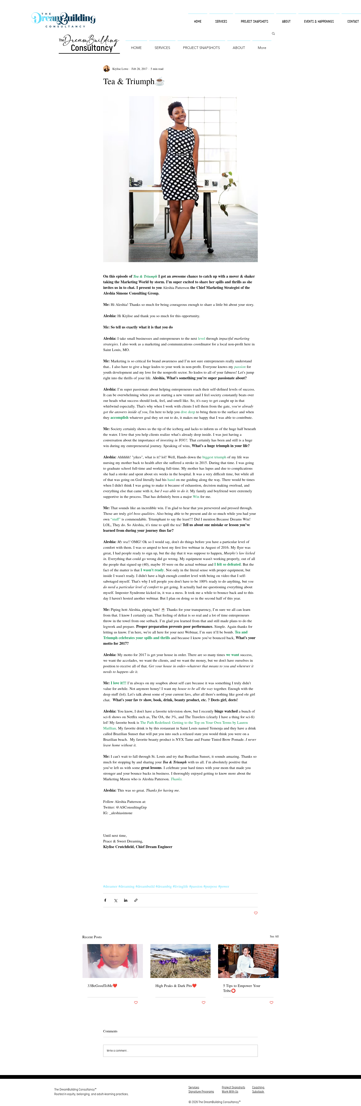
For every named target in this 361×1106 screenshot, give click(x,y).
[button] (273, 33)
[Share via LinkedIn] (126, 900)
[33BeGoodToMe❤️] (113, 961)
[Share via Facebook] (105, 900)
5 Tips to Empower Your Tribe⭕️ (241, 988)
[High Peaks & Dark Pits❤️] (180, 961)
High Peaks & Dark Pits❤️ (176, 985)
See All (274, 936)
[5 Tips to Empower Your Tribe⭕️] (248, 961)
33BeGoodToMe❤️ (102, 985)
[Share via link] (136, 900)
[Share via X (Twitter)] (115, 900)
